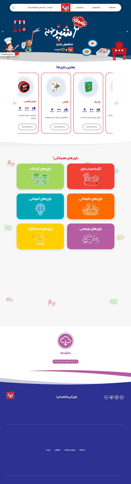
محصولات (112, 7)
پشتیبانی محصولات (69, 450)
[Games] (90, 176)
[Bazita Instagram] (117, 397)
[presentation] (3, 31)
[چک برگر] (65, 87)
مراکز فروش (96, 7)
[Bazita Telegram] (111, 397)
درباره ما (50, 7)
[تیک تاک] (98, 87)
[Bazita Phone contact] (106, 397)
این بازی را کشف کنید (36, 127)
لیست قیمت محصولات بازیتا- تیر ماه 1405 (65, 361)
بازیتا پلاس (80, 7)
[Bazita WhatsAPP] (122, 397)
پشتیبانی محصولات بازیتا (37, 7)
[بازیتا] (65, 7)
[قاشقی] (33, 87)
